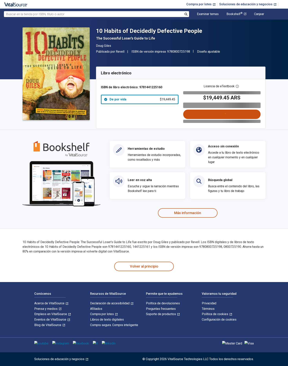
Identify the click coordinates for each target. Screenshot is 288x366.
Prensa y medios (46, 309)
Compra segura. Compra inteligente (114, 325)
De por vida (142, 99)
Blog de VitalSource (48, 325)
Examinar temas (208, 14)
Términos (208, 309)
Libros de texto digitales (107, 319)
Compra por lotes (199, 4)
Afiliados (96, 309)
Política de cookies (215, 314)
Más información (187, 213)
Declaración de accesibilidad (110, 303)
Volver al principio (144, 266)
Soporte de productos (161, 314)
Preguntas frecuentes (161, 309)
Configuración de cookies (219, 319)
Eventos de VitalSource (50, 319)
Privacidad (209, 303)
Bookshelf (234, 14)
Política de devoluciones (163, 303)
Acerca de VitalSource (49, 303)
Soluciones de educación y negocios (246, 4)
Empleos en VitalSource (51, 314)
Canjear (259, 14)
